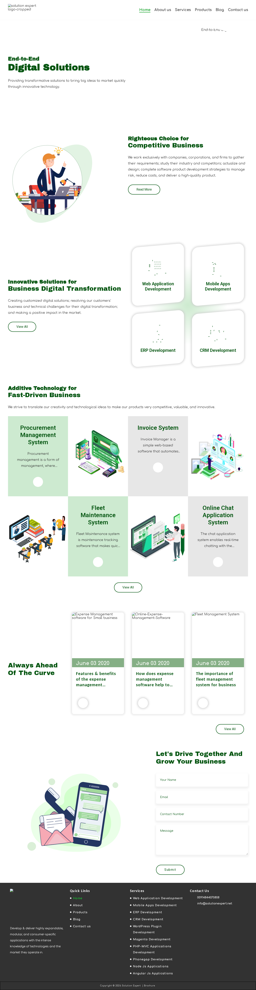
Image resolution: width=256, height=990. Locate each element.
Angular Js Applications (153, 973)
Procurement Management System (38, 435)
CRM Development (218, 350)
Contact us (238, 10)
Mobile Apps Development (218, 286)
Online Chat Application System (218, 515)
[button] (144, 190)
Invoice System (158, 427)
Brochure (149, 986)
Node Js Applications (151, 966)
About (78, 905)
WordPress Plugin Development (147, 929)
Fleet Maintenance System (98, 515)
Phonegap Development (153, 959)
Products (203, 10)
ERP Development (158, 350)
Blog (220, 10)
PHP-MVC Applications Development (152, 949)
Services (183, 10)
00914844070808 (208, 897)
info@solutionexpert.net (214, 903)
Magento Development (152, 939)
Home (144, 10)
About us (162, 10)
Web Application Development (158, 286)
